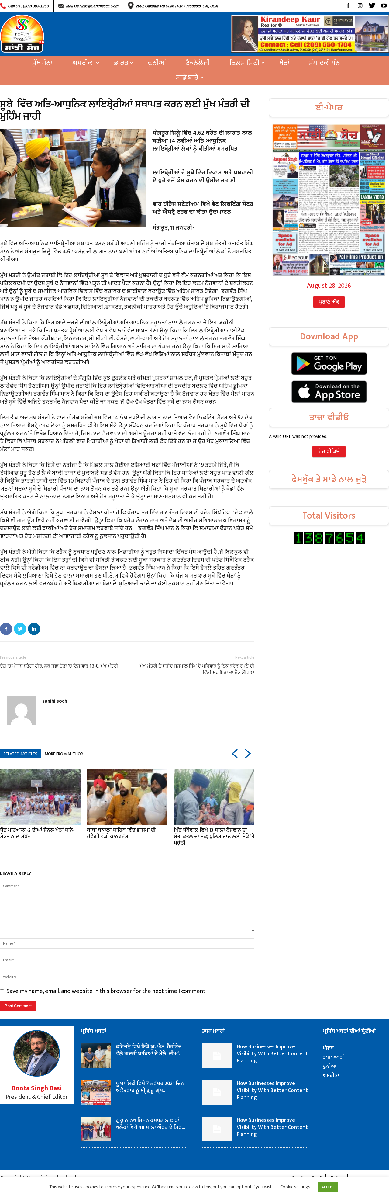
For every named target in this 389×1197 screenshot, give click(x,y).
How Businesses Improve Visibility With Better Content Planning (272, 1053)
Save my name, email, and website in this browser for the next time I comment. (106, 991)
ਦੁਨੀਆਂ (157, 63)
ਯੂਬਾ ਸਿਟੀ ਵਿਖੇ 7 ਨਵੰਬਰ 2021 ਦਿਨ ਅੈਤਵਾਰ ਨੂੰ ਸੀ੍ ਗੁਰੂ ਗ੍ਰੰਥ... (150, 1087)
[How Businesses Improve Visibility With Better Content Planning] (217, 1055)
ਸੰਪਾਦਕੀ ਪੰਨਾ (325, 63)
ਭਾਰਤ (121, 63)
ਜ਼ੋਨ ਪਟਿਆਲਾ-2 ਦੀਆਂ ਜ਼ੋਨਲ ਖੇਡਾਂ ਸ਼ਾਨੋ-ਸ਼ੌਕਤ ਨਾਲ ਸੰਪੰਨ (37, 833)
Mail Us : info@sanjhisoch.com (92, 6)
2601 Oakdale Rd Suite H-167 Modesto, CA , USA (177, 6)
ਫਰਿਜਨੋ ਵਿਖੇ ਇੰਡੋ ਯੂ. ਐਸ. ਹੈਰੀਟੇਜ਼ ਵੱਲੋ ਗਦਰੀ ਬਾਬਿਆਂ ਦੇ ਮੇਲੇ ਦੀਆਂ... (149, 1050)
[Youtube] (383, 6)
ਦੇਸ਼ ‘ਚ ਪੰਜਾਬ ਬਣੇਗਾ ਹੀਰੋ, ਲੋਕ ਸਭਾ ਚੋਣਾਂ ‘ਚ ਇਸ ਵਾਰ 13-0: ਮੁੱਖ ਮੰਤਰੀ (59, 666)
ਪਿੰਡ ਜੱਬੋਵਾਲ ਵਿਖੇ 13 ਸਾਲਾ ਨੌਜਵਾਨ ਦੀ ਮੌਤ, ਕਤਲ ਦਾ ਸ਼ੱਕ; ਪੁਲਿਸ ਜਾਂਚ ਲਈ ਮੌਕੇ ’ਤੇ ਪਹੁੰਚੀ (214, 837)
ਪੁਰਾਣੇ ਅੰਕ (329, 302)
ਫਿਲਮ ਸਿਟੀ (244, 63)
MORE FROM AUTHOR (64, 753)
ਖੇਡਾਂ (284, 63)
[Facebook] (348, 6)
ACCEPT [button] (328, 1187)
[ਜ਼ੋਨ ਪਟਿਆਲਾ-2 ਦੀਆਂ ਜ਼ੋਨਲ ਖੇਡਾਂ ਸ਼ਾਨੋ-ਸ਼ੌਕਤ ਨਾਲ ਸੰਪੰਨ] (40, 797)
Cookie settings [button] (295, 1187)
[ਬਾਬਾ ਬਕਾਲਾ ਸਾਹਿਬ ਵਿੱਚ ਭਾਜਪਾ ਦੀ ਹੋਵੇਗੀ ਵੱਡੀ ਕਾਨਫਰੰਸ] (127, 797)
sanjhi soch (54, 701)
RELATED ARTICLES (20, 753)
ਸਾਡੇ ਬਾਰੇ (187, 77)
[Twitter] (372, 6)
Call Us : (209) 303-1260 (28, 6)
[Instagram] (360, 6)
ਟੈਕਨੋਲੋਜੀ (197, 63)
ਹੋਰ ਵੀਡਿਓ (328, 451)
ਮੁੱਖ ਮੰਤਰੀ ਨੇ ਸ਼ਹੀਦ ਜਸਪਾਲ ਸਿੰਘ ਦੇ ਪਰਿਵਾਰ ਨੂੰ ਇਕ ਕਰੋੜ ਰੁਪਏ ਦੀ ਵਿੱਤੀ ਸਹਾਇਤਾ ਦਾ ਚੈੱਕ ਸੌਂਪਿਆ (197, 669)
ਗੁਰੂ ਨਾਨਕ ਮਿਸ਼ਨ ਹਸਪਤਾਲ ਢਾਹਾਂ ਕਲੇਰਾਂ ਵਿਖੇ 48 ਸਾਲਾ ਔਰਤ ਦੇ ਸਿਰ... (150, 1124)
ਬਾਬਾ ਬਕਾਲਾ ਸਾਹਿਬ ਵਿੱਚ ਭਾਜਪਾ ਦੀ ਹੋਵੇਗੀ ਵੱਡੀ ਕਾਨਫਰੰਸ (121, 833)
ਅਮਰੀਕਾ (83, 63)
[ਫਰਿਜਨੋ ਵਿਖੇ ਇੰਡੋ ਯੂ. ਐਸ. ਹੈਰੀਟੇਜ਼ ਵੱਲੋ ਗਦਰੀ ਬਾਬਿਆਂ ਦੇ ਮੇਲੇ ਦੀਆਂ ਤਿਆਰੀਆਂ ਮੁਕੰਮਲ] (96, 1055)
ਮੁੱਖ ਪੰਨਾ (42, 63)
